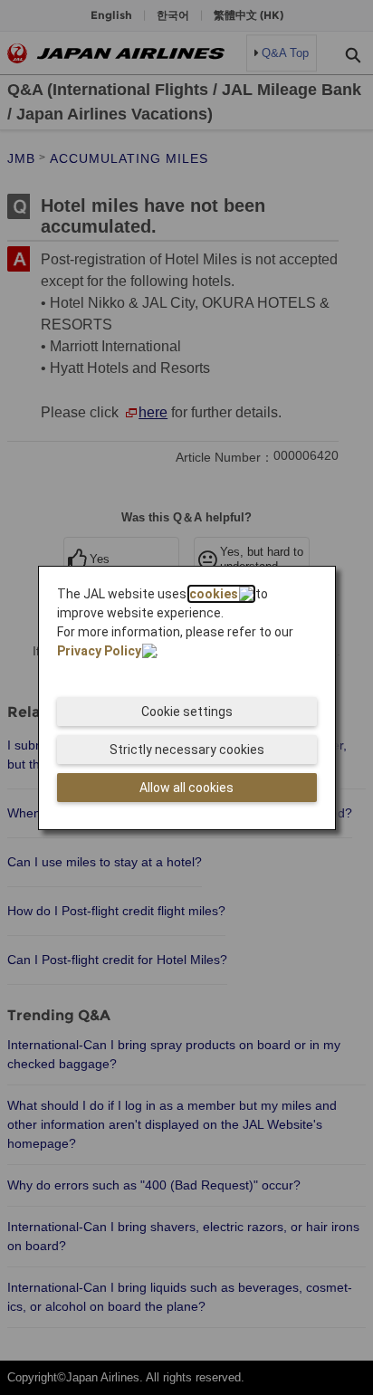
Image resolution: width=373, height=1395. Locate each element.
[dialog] (187, 698)
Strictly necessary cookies (187, 749)
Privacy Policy (99, 651)
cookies (213, 594)
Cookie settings (187, 711)
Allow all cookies (186, 787)
